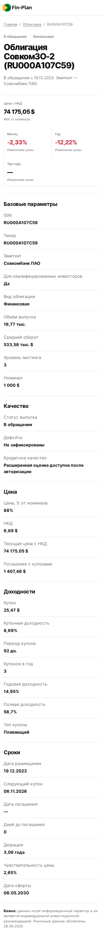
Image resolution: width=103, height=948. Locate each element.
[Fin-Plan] (17, 8)
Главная (10, 24)
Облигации (32, 24)
